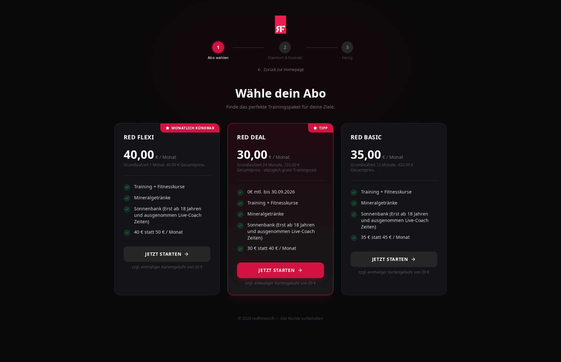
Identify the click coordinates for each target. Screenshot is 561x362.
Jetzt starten (163, 254)
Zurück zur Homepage (284, 69)
